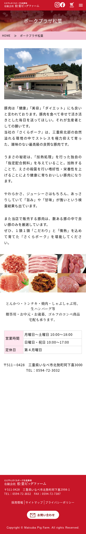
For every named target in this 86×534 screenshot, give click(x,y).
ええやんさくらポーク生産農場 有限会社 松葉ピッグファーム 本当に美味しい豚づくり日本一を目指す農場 (21, 4)
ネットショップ (72, 5)
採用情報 (17, 502)
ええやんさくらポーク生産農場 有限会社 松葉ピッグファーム (25, 482)
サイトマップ (34, 502)
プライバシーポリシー (60, 502)
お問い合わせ (46, 515)
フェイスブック (62, 4)
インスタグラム (57, 4)
